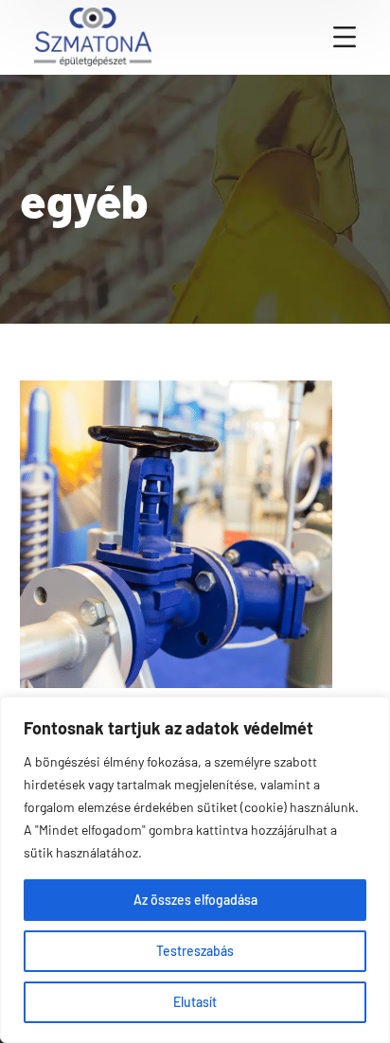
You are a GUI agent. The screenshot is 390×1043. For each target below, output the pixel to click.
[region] (195, 870)
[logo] (92, 35)
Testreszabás (195, 951)
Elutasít (195, 1002)
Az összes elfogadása (195, 900)
